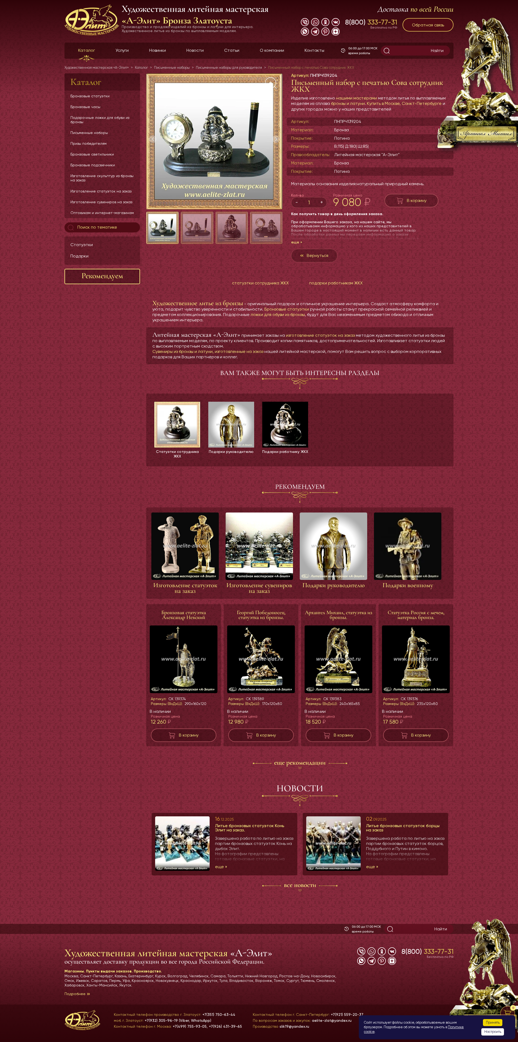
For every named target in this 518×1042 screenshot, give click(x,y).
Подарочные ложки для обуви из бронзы (99, 119)
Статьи (231, 50)
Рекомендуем (102, 276)
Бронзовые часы (85, 107)
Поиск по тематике (96, 227)
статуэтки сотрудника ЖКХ (260, 283)
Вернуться (317, 255)
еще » (296, 242)
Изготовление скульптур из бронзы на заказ (102, 178)
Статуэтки (81, 244)
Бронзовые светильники (92, 154)
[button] (276, 139)
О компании (272, 50)
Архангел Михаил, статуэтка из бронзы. (338, 615)
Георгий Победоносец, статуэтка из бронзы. (261, 615)
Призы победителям (88, 143)
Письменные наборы (89, 132)
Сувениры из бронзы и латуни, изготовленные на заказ (207, 351)
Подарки (79, 256)
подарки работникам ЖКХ (336, 283)
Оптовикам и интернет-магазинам (102, 213)
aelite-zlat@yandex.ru (332, 1020)
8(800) (371, 22)
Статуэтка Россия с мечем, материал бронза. (416, 615)
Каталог (86, 50)
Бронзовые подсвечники (92, 165)
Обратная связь (428, 24)
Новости (195, 50)
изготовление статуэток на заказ (320, 335)
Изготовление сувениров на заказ (101, 202)
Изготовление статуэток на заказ (100, 191)
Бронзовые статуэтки (90, 96)
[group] (214, 141)
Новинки (157, 50)
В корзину (417, 200)
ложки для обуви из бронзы (278, 314)
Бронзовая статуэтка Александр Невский (183, 615)
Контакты (314, 50)
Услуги (122, 50)
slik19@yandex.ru (294, 1026)
